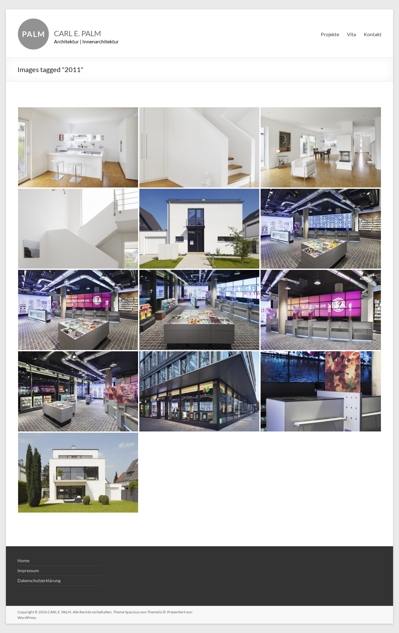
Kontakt (373, 34)
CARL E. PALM (77, 33)
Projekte (330, 34)
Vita (351, 34)
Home (23, 560)
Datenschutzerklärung (38, 580)
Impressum (28, 570)
